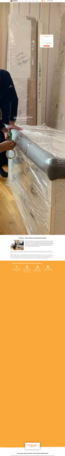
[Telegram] (42, 1)
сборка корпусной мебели (45, 254)
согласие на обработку (44, 43)
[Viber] (44, 1)
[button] (1, 118)
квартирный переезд (30, 243)
